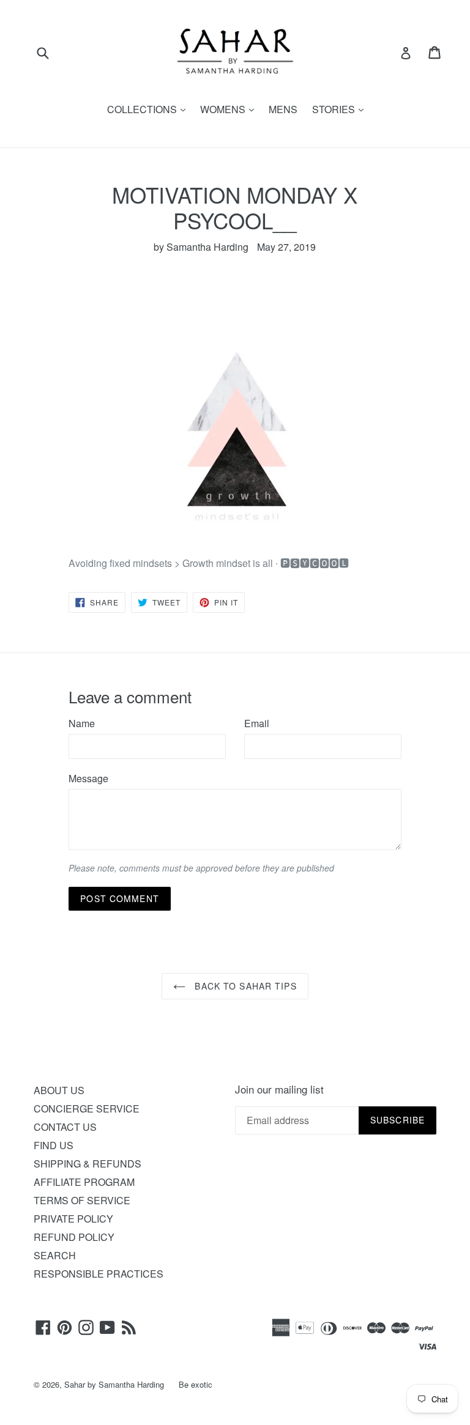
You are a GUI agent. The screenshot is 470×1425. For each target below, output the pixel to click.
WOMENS (230, 109)
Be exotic (195, 1384)
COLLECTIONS (149, 109)
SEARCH (55, 1255)
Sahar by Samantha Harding (114, 1384)
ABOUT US (59, 1090)
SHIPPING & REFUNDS (87, 1164)
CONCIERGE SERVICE (87, 1108)
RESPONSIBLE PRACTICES (98, 1274)
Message (88, 778)
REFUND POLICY (74, 1237)
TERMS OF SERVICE (82, 1200)
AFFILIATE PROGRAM (84, 1182)
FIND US (53, 1145)
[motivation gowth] (235, 422)
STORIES (341, 109)
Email (256, 723)
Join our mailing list (279, 1089)
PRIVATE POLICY (73, 1219)
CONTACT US (65, 1127)
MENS (283, 109)
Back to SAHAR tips (244, 986)
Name (82, 723)
